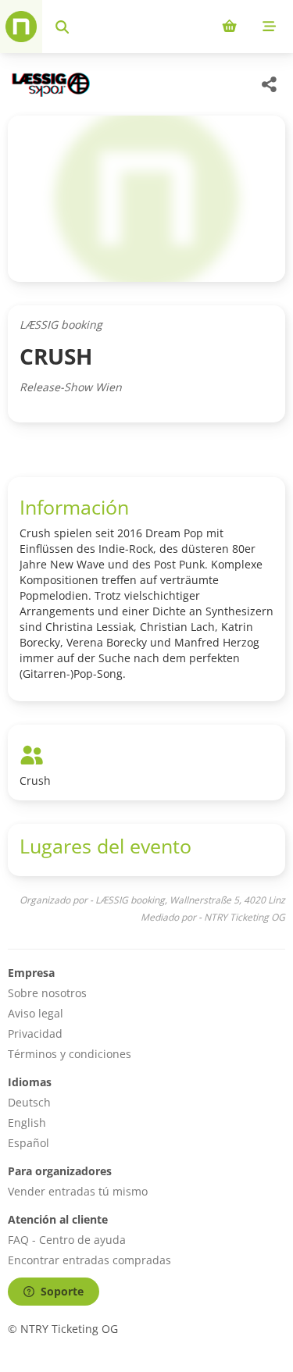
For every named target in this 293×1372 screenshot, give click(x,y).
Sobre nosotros (47, 992)
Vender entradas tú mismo (78, 1191)
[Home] (21, 26)
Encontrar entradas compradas (89, 1260)
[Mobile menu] (269, 26)
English (27, 1122)
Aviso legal (35, 1013)
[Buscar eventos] (62, 26)
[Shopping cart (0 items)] (229, 26)
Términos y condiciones (69, 1053)
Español (28, 1142)
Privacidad (35, 1033)
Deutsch (29, 1102)
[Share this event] (269, 84)
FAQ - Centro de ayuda (67, 1239)
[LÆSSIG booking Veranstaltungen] (49, 85)
